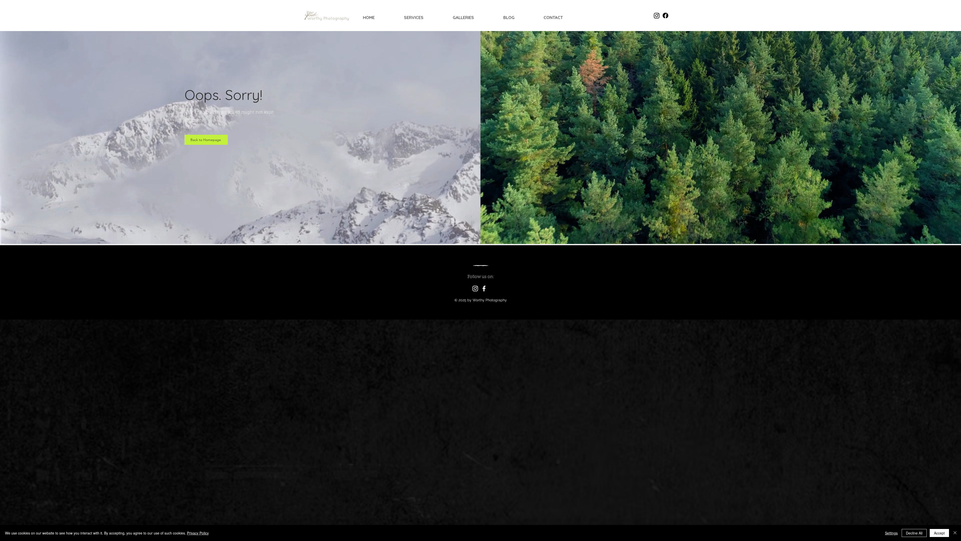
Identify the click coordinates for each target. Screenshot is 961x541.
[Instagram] (475, 288)
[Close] (955, 533)
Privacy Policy (198, 532)
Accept (939, 532)
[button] (424, 17)
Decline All (914, 532)
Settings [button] (891, 532)
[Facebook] (484, 288)
